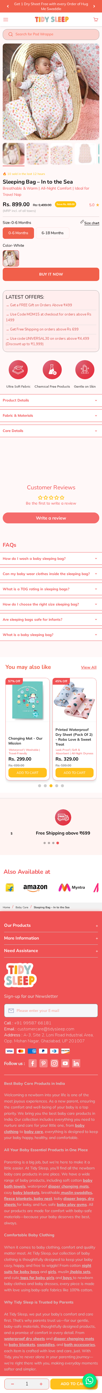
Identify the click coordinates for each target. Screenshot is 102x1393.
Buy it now (51, 274)
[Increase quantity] (41, 1384)
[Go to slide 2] (49, 843)
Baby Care (22, 907)
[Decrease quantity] (12, 1384)
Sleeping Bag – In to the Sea (51, 907)
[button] (39, 785)
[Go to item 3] (61, 154)
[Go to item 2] (37, 154)
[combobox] (55, 35)
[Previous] (8, 6)
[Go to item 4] (85, 154)
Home (6, 907)
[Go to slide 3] (53, 843)
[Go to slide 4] (57, 843)
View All (89, 667)
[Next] (94, 6)
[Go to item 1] (13, 154)
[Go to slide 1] (45, 843)
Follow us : (14, 1064)
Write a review (51, 518)
